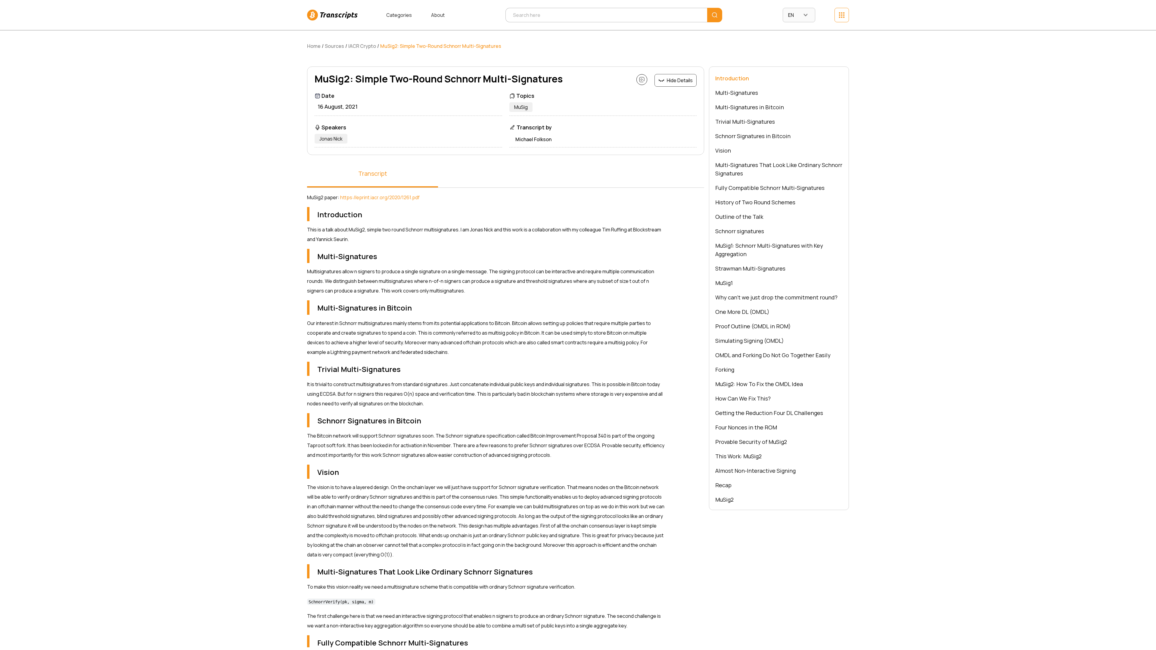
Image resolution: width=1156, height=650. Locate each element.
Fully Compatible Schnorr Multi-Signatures (770, 187)
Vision (723, 150)
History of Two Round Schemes (755, 202)
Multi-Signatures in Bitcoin (749, 107)
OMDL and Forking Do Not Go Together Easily (773, 355)
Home (314, 46)
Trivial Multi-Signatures (745, 121)
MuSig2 (724, 499)
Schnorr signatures (739, 231)
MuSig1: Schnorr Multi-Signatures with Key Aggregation (769, 250)
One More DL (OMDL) (742, 311)
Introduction (732, 78)
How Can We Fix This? (743, 398)
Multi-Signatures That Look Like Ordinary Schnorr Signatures (778, 169)
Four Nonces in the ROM (746, 427)
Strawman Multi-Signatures (750, 268)
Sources (334, 46)
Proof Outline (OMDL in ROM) (753, 326)
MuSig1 (724, 282)
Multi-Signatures (736, 92)
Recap (723, 485)
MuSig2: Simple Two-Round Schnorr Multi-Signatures (440, 46)
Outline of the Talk (739, 216)
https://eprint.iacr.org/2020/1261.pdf (380, 197)
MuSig (521, 107)
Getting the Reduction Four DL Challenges (769, 412)
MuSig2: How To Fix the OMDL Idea (759, 384)
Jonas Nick (331, 138)
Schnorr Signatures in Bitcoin (753, 136)
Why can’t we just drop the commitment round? (776, 297)
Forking (724, 369)
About (438, 15)
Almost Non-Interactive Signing (755, 470)
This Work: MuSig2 (738, 456)
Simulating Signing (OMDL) (749, 340)
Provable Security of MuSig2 (751, 441)
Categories (399, 15)
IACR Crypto (362, 46)
